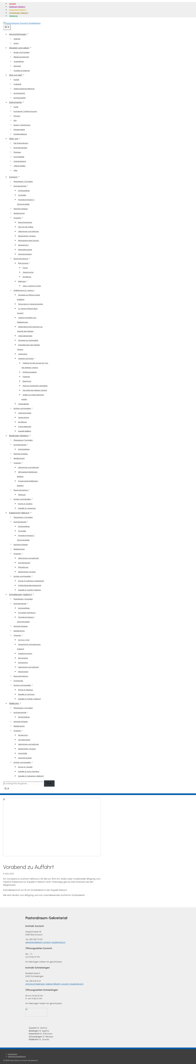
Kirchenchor (23, 662)
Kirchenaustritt (20, 98)
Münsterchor (23, 245)
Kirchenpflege (24, 190)
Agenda (17, 39)
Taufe (16, 107)
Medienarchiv (19, 213)
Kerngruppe (23, 658)
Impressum (12, 1054)
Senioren (17, 66)
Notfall (16, 79)
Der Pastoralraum (21, 143)
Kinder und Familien (22, 52)
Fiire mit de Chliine (25, 227)
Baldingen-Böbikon (17, 7)
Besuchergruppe (25, 222)
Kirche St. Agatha (25, 504)
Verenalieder (23, 404)
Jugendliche (19, 61)
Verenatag (22, 354)
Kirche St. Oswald (25, 767)
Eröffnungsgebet (30, 372)
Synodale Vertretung (27, 612)
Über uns (14, 138)
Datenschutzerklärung (17, 1056)
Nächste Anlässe (21, 209)
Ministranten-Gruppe (27, 236)
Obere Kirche (28, 272)
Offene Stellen (20, 166)
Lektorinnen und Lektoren (28, 231)
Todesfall (17, 84)
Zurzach (12, 4)
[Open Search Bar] (6, 788)
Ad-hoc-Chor (23, 640)
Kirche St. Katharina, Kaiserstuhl (31, 581)
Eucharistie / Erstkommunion (25, 111)
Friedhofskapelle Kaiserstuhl (29, 585)
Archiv (16, 43)
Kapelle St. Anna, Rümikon (28, 771)
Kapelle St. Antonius (26, 694)
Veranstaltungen (18, 34)
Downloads (18, 680)
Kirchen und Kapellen (22, 408)
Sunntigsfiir (22, 753)
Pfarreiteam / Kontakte (23, 181)
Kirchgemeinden (20, 147)
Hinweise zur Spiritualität (28, 340)
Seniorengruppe (25, 254)
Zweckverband (20, 161)
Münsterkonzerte (25, 249)
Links (15, 170)
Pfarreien (17, 152)
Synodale (22, 195)
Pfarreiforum (23, 567)
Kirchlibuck (27, 277)
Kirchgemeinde (20, 186)
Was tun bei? (16, 75)
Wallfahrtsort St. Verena (24, 290)
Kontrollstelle (19, 157)
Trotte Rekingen (24, 426)
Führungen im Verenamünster (30, 304)
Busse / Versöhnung (22, 125)
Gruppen (17, 218)
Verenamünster (24, 413)
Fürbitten (26, 376)
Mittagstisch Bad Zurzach (28, 240)
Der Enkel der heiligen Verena (35, 390)
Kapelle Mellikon (24, 431)
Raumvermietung (21, 258)
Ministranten (23, 671)
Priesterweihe (19, 129)
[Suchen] (49, 783)
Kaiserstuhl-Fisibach (17, 10)
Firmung (17, 116)
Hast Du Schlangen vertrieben (35, 386)
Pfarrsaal (21, 494)
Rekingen (22, 281)
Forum (25, 268)
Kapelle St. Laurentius (27, 508)
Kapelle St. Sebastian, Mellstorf (31, 776)
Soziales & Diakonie (22, 70)
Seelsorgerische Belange (24, 88)
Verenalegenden (25, 336)
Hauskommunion (25, 653)
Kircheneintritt (19, 93)
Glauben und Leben (19, 47)
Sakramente (15, 102)
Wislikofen (13, 16)
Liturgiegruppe (24, 562)
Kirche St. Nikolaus (25, 690)
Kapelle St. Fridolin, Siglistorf (29, 699)
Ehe (15, 120)
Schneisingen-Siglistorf (18, 13)
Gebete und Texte (26, 358)
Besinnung (27, 381)
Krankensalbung (20, 134)
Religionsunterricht (21, 57)
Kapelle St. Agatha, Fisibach (29, 590)
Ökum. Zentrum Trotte (32, 286)
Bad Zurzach (23, 263)
